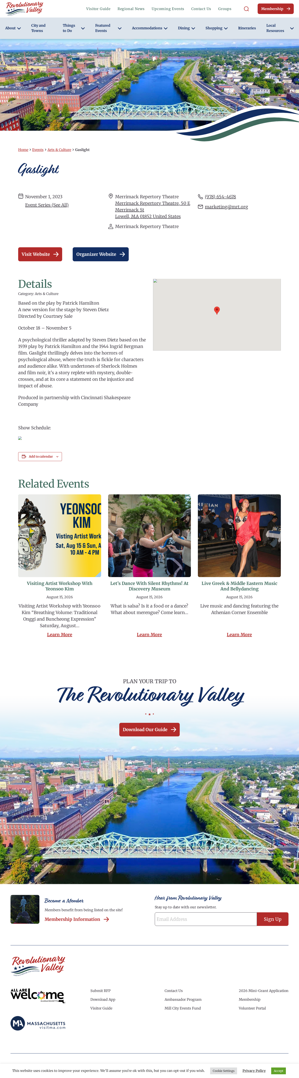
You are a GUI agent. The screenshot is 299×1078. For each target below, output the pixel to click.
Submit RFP (100, 990)
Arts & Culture (59, 149)
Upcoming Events (168, 9)
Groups (225, 9)
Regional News (131, 9)
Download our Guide (145, 729)
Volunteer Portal (252, 1008)
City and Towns (38, 28)
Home (23, 149)
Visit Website (36, 254)
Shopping (214, 28)
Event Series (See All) (47, 205)
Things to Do (69, 28)
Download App (102, 999)
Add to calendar (41, 456)
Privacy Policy (254, 1071)
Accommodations (147, 28)
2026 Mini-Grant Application (263, 990)
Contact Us (201, 9)
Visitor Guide (98, 9)
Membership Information (72, 919)
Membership (272, 9)
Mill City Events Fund (183, 1008)
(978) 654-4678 (220, 196)
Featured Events (102, 28)
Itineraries (247, 28)
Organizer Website (96, 254)
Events (38, 149)
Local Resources (275, 28)
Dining (184, 28)
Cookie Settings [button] (223, 1071)
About (10, 28)
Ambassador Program (183, 999)
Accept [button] (278, 1071)
